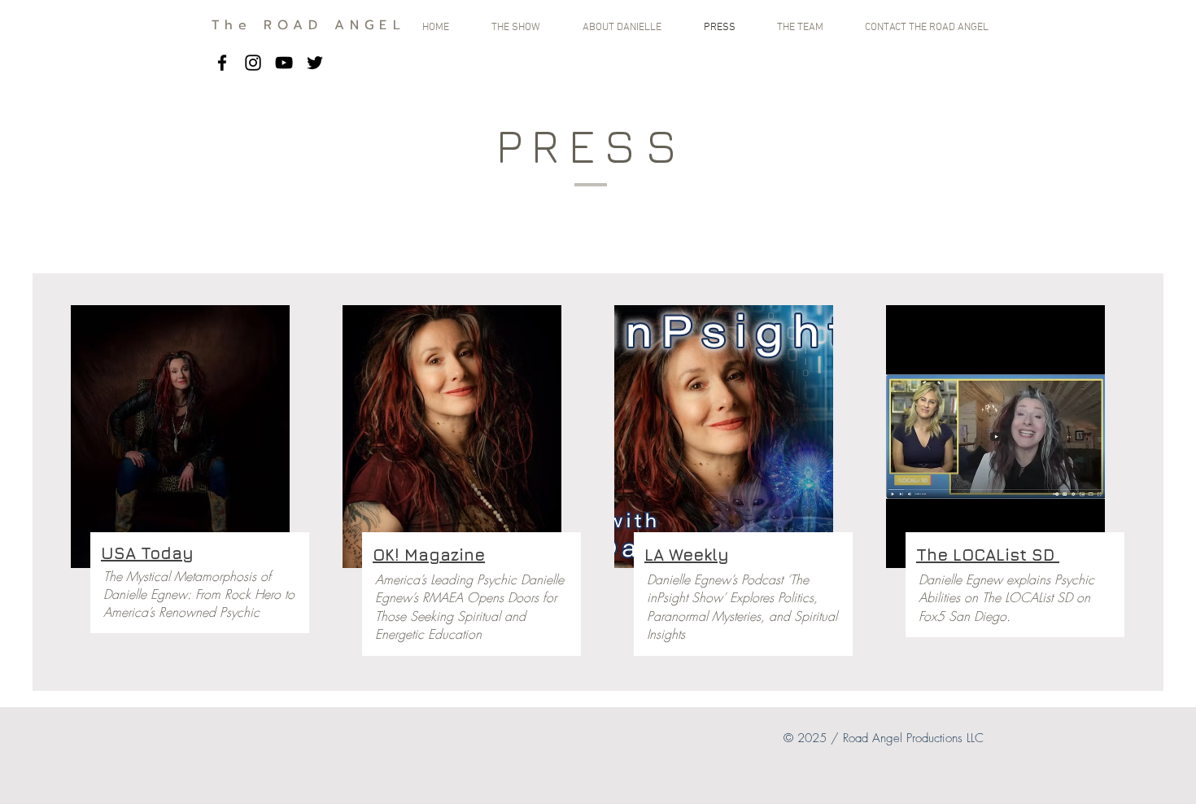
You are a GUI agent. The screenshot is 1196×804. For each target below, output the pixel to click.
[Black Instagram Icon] (253, 62)
